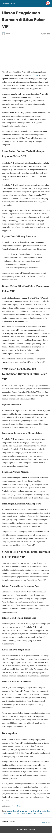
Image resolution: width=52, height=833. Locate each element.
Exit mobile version (26, 829)
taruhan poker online (34, 813)
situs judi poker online (16, 813)
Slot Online (34, 75)
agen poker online (14, 811)
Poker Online (16, 806)
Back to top (46, 822)
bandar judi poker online (31, 811)
